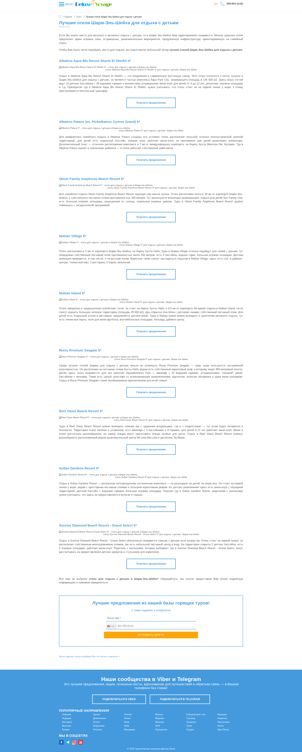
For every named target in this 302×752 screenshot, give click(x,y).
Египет (65, 741)
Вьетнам (66, 725)
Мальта (112, 741)
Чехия (205, 729)
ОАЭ (157, 722)
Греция (66, 729)
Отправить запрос (151, 635)
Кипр (111, 729)
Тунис (158, 741)
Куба (111, 733)
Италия (112, 722)
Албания (66, 714)
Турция (205, 714)
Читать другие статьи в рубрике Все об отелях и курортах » (89, 656)
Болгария (67, 722)
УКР (217, 4)
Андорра (66, 718)
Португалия (161, 725)
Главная (68, 16)
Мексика (159, 718)
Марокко (159, 714)
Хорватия (207, 722)
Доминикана (68, 737)
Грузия (65, 733)
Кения (112, 725)
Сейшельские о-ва (164, 729)
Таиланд (159, 733)
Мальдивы (114, 737)
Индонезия (114, 714)
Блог (79, 16)
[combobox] (111, 626)
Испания (113, 718)
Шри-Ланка (207, 733)
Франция (206, 718)
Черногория (208, 725)
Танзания (160, 737)
